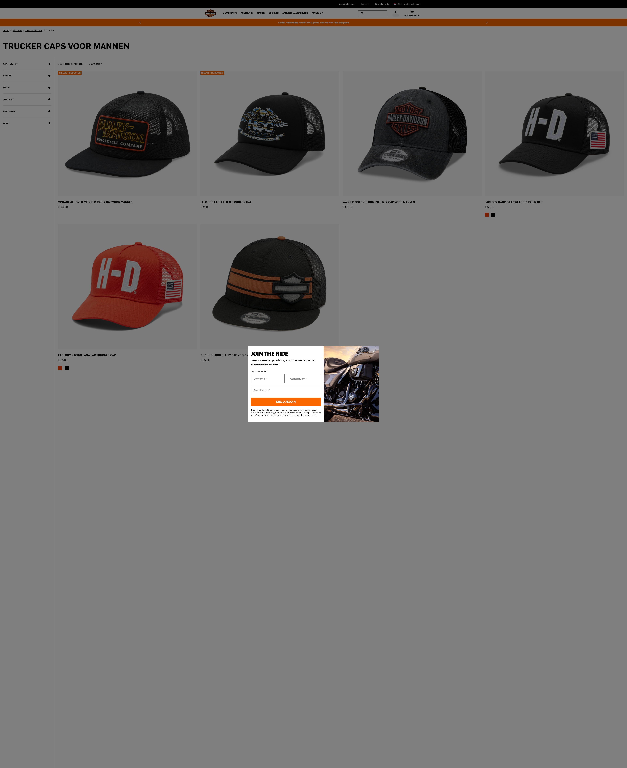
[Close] (373, 351)
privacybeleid (280, 415)
